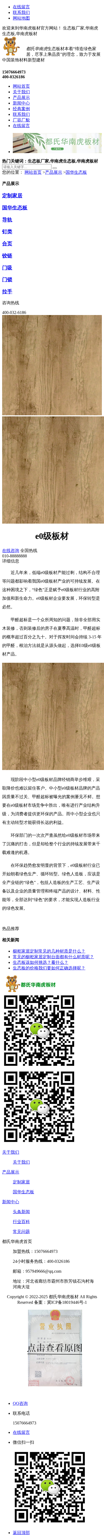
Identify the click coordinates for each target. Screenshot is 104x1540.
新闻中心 (10, 1202)
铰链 (7, 255)
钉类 (7, 231)
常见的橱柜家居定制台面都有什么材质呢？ (53, 956)
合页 (7, 243)
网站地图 (21, 18)
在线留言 (21, 7)
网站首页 (33, 172)
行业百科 (21, 1221)
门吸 (7, 268)
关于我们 (10, 1152)
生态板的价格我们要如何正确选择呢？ (49, 968)
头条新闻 (21, 1211)
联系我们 (21, 12)
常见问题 (21, 1231)
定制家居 (12, 195)
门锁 (7, 279)
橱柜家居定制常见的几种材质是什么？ (49, 951)
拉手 (7, 291)
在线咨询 (10, 550)
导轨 (7, 220)
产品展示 (53, 172)
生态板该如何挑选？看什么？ (40, 962)
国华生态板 (76, 172)
